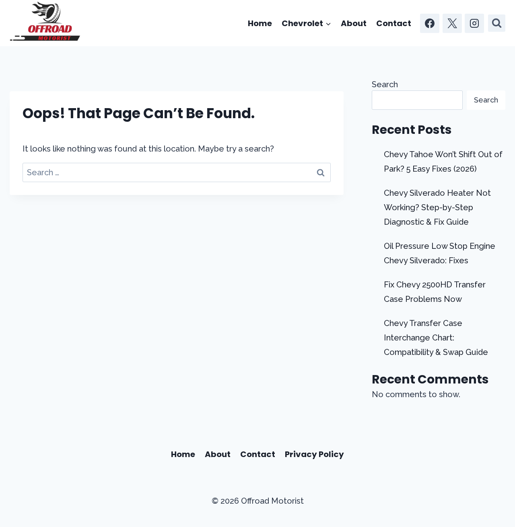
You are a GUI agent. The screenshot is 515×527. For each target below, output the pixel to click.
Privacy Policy (314, 454)
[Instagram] (474, 23)
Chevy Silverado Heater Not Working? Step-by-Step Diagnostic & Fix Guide (437, 207)
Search (385, 84)
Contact (393, 23)
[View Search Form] (496, 23)
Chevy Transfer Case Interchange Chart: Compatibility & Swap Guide (436, 337)
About (354, 23)
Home (260, 23)
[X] (452, 23)
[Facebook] (429, 23)
